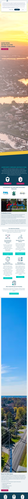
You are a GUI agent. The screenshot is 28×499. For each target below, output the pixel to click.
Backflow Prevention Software (20, 241)
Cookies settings (11, 9)
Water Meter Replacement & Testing (7, 263)
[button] (2, 193)
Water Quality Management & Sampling (14, 286)
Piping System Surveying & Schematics (20, 263)
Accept (17, 9)
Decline (23, 9)
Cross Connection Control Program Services (7, 242)
